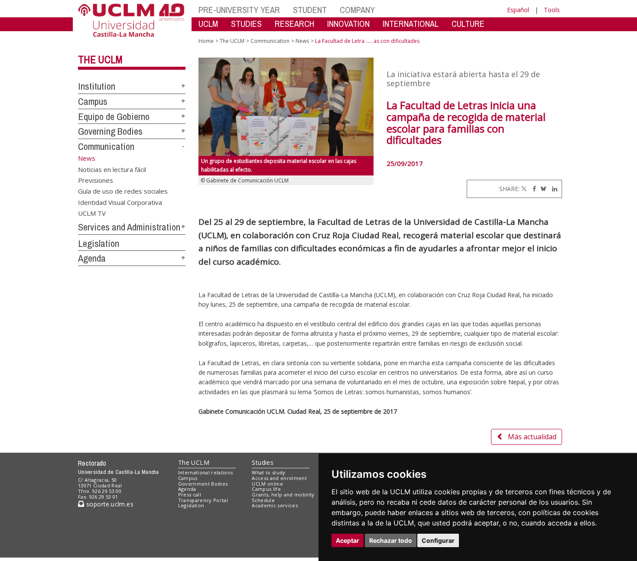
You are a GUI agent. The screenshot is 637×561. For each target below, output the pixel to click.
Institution (96, 86)
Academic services (275, 505)
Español (518, 10)
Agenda (92, 258)
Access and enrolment (279, 478)
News (302, 41)
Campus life (266, 489)
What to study (268, 472)
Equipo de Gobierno (114, 116)
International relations (205, 472)
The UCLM (100, 59)
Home (206, 41)
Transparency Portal (203, 500)
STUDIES (246, 23)
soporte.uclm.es (108, 504)
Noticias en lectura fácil (112, 169)
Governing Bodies (110, 131)
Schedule (263, 500)
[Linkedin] (552, 189)
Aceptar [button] (347, 540)
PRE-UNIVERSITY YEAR (239, 10)
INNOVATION (348, 23)
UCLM (208, 23)
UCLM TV (92, 213)
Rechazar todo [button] (390, 540)
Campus (92, 101)
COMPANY (357, 10)
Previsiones (95, 179)
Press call (189, 494)
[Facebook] (532, 189)
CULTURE (468, 23)
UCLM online (267, 483)
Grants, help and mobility (283, 494)
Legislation (98, 243)
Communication (106, 146)
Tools (552, 10)
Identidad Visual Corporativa (120, 202)
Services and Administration (129, 227)
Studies (262, 462)
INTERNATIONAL (411, 23)
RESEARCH (294, 23)
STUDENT (310, 10)
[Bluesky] (542, 189)
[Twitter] (523, 189)
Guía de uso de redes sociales (123, 191)
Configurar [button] (438, 540)
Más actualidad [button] (532, 436)
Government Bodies (203, 483)
